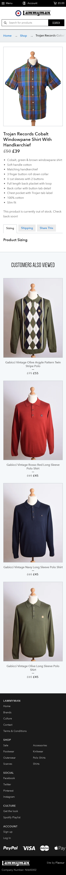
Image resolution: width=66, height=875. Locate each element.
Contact (7, 724)
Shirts (36, 763)
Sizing (10, 228)
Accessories (40, 745)
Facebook (9, 778)
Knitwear (38, 751)
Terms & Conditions (15, 731)
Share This (46, 228)
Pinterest (8, 790)
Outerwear (9, 757)
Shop (23, 35)
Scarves (7, 763)
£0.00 (61, 3)
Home (7, 35)
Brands (7, 712)
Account (32, 3)
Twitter (7, 784)
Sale (5, 745)
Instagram (9, 796)
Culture (7, 718)
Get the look (10, 811)
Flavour (60, 862)
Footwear (8, 751)
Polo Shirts (39, 757)
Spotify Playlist (11, 817)
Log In (7, 838)
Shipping (27, 228)
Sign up (7, 831)
